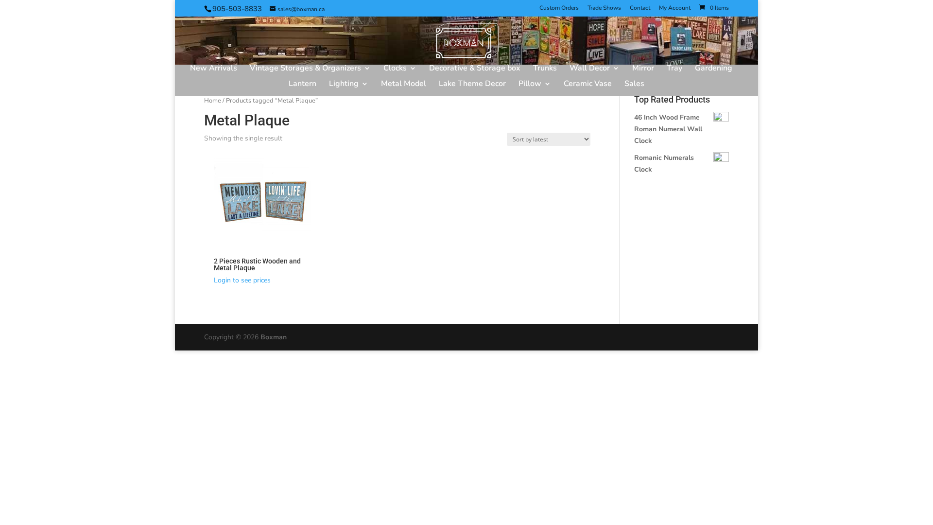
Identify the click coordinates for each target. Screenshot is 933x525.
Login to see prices (242, 280)
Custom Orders (559, 8)
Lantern (302, 84)
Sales (634, 84)
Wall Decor (590, 69)
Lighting (344, 84)
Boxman (273, 337)
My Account (675, 8)
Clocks (395, 69)
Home (212, 100)
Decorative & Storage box (474, 69)
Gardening (713, 69)
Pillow (529, 84)
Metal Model (403, 84)
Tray (674, 69)
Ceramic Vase (588, 84)
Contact (640, 8)
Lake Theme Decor (472, 84)
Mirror (643, 69)
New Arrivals (213, 69)
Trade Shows (604, 8)
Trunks (545, 69)
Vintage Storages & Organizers (305, 69)
